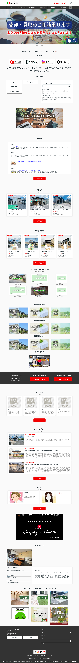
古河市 (44, 97)
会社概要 (53, 7)
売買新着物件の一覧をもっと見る (39, 221)
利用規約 (36, 655)
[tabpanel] (39, 26)
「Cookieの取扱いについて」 (58, 661)
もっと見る (39, 478)
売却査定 (42, 7)
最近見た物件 (15, 91)
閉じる (74, 661)
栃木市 (47, 97)
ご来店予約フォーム (63, 379)
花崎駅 (44, 93)
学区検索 (11, 85)
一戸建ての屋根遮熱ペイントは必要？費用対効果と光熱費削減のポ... (29, 161)
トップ (11, 7)
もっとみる (39, 420)
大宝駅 (59, 91)
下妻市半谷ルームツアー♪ (15, 146)
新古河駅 (51, 91)
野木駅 (63, 91)
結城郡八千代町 (60, 97)
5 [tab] (41, 45)
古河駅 (44, 91)
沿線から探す (32, 7)
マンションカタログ (29, 655)
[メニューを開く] (71, 7)
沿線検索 (18, 83)
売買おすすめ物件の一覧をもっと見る (39, 263)
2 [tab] (37, 45)
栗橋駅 (47, 91)
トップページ (43, 629)
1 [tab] (36, 45)
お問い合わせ (63, 7)
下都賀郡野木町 (46, 99)
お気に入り (32, 82)
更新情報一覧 (39, 178)
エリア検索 (10, 83)
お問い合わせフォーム (39, 379)
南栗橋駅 (66, 91)
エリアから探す (22, 7)
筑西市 (51, 97)
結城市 (51, 99)
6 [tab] (42, 45)
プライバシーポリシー (43, 655)
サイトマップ (51, 655)
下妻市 (55, 97)
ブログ (42, 638)
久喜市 (65, 97)
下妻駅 (55, 91)
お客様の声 (43, 635)
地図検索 (18, 85)
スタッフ (42, 632)
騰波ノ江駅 (48, 93)
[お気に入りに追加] (24, 196)
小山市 (54, 99)
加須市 (69, 97)
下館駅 (53, 93)
